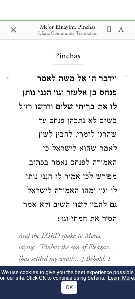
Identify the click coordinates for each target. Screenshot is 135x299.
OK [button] (69, 287)
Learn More (121, 278)
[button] (107, 29)
